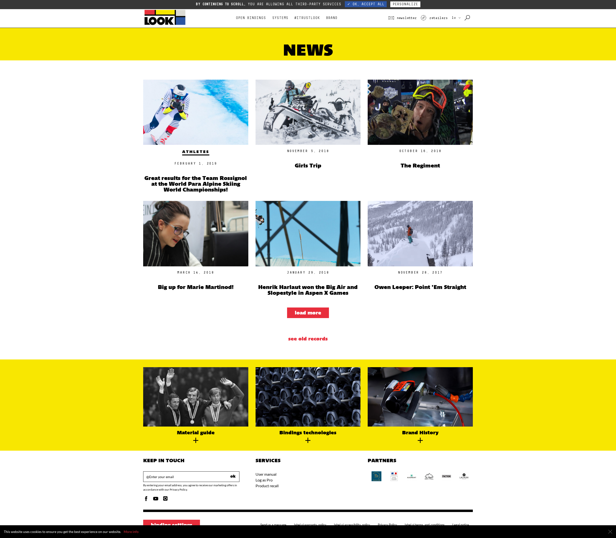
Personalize (405, 4)
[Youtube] (156, 500)
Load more (308, 313)
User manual (266, 474)
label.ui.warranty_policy (310, 525)
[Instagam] (165, 500)
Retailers (437, 18)
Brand (331, 18)
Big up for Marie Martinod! (196, 287)
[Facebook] (146, 500)
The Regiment (420, 166)
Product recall (267, 485)
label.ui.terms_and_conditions (425, 525)
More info (131, 532)
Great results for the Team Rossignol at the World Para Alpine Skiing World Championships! (195, 184)
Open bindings (251, 18)
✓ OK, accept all (365, 4)
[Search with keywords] (467, 18)
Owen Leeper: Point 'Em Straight (420, 287)
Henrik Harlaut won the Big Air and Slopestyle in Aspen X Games (308, 290)
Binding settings (171, 525)
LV (455, 17)
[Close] (610, 532)
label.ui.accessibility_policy (352, 525)
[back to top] (602, 524)
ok (233, 477)
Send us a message (273, 525)
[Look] (165, 24)
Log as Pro (264, 480)
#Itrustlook (307, 18)
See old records (308, 339)
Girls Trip (308, 166)
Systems (280, 18)
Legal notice (460, 525)
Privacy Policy (387, 525)
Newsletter (406, 18)
